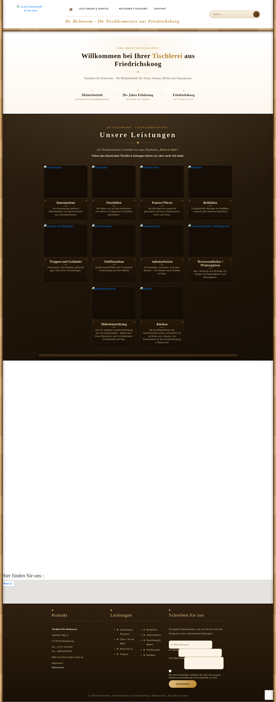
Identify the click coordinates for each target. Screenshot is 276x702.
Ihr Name (173, 650)
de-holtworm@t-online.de (70, 657)
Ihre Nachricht (176, 658)
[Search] (256, 14)
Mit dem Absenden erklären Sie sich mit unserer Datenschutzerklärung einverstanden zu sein (195, 676)
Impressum (57, 663)
